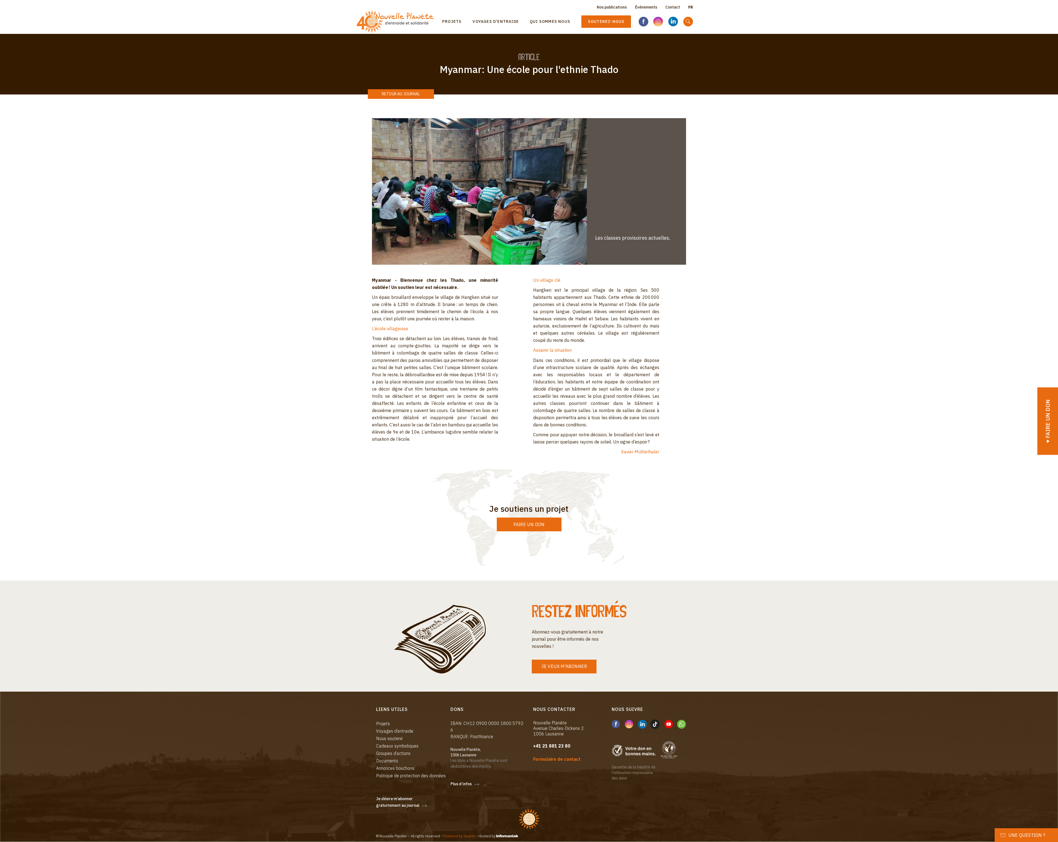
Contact (672, 7)
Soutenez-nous (606, 21)
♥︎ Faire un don (1047, 421)
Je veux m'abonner (564, 666)
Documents (387, 761)
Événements (646, 7)
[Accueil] (397, 22)
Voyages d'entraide (496, 21)
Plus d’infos (461, 783)
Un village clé (546, 280)
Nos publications (612, 7)
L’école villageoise (390, 328)
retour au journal (401, 93)
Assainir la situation (552, 350)
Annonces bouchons (395, 768)
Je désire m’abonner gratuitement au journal (397, 802)
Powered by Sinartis (459, 836)
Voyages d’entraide (394, 731)
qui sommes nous (550, 21)
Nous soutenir (389, 738)
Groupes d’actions (393, 753)
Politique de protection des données (411, 775)
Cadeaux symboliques (397, 746)
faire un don (529, 524)
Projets (451, 21)
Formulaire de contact (557, 759)
